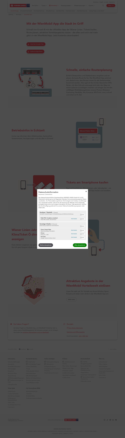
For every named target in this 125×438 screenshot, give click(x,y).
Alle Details (74, 218)
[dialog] (62, 219)
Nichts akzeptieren (45, 245)
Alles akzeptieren (79, 245)
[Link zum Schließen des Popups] (86, 191)
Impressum (41, 194)
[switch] (82, 214)
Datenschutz (48, 194)
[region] (62, 225)
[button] (81, 214)
